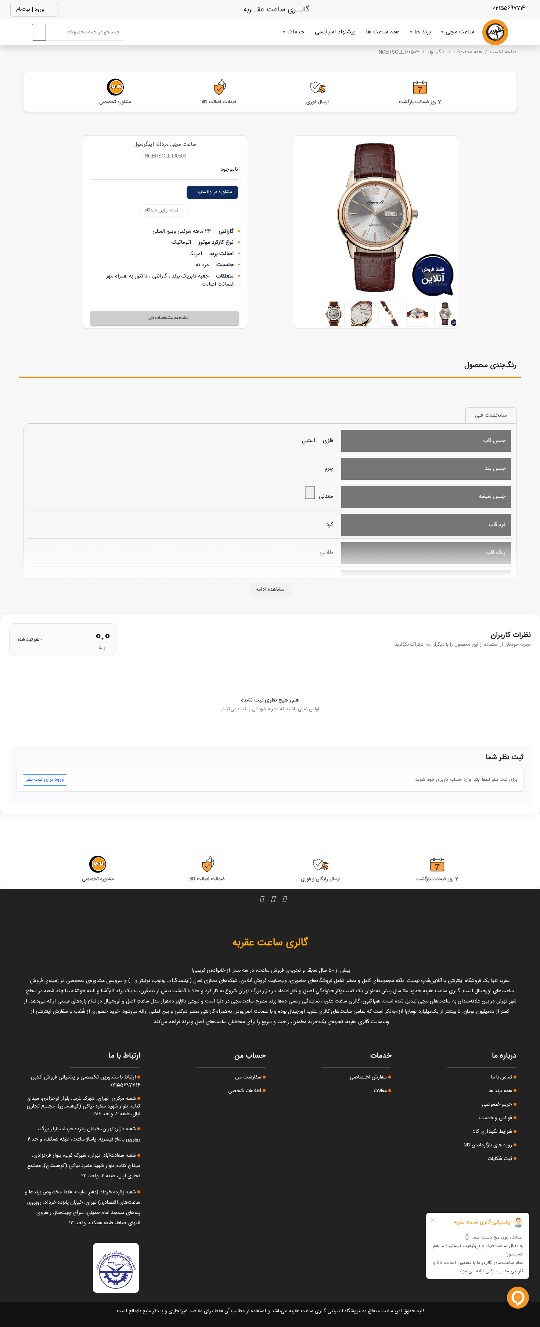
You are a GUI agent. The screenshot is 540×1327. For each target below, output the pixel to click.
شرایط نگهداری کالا (493, 1131)
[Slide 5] (334, 314)
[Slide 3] (389, 314)
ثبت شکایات (500, 1158)
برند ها (422, 32)
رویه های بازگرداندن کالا (489, 1145)
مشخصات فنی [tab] (491, 415)
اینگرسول (437, 52)
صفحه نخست (503, 52)
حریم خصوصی (498, 1104)
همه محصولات (468, 52)
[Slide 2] (417, 314)
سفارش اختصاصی (369, 1077)
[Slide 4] (361, 314)
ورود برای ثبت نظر (45, 779)
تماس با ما (502, 1077)
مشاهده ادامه (270, 589)
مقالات (381, 1091)
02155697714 (510, 8)
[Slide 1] (445, 314)
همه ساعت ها (383, 32)
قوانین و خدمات (496, 1118)
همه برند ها (501, 1091)
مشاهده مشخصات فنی (167, 318)
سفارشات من (249, 1077)
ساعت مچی (460, 32)
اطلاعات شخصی (245, 1091)
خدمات (296, 32)
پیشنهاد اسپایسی (335, 32)
